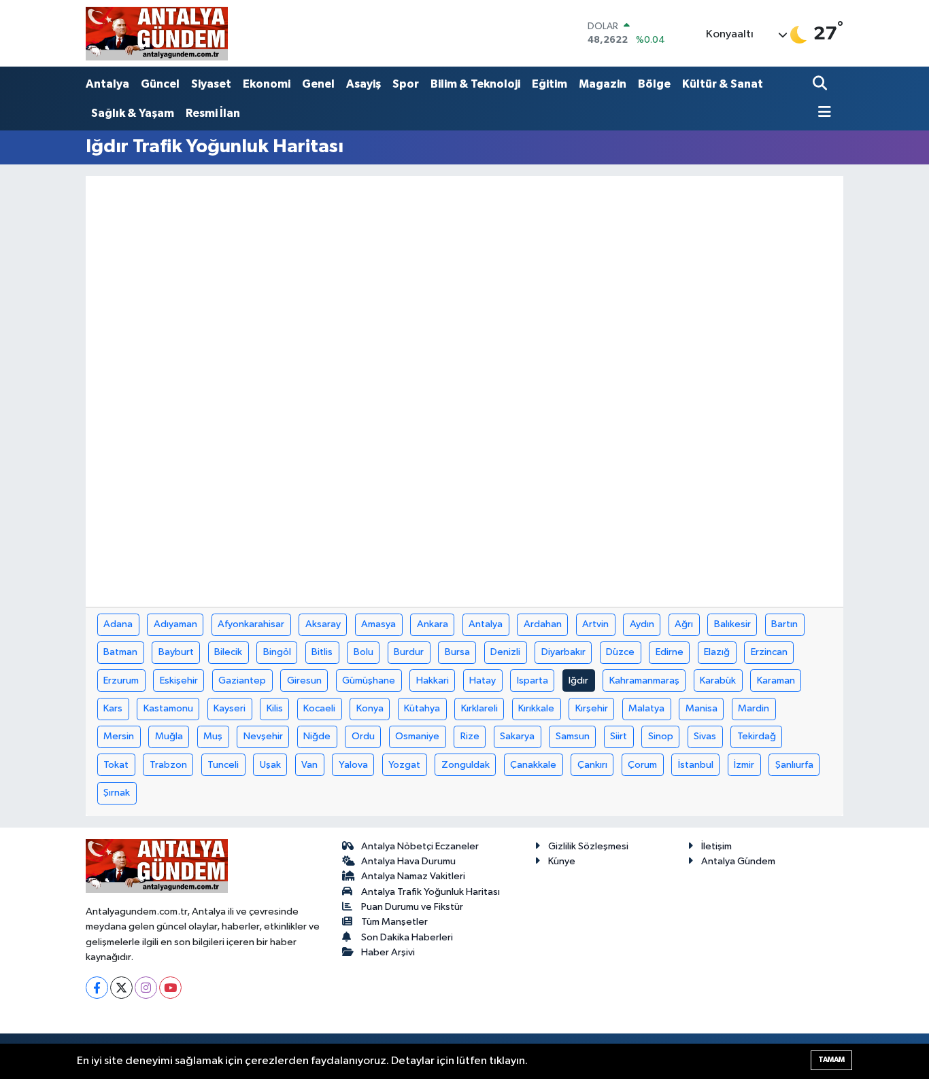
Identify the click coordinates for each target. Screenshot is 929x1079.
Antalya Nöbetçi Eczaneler (420, 846)
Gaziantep (242, 680)
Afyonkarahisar (251, 624)
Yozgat (404, 765)
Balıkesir (732, 624)
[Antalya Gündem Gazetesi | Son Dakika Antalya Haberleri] (157, 33)
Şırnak (116, 793)
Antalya (107, 84)
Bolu (363, 652)
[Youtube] (170, 987)
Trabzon (168, 765)
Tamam (831, 1059)
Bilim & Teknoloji (475, 84)
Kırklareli (479, 708)
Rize (469, 736)
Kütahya (422, 708)
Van (309, 765)
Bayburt (176, 652)
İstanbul (695, 765)
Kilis (275, 708)
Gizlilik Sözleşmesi (588, 846)
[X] (121, 987)
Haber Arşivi (388, 952)
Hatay (482, 680)
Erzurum (121, 680)
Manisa (701, 708)
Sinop (660, 736)
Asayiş (363, 84)
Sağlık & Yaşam (132, 113)
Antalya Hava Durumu (408, 861)
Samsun (573, 736)
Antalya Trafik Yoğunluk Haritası (430, 892)
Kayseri (230, 708)
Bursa (457, 652)
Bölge (654, 84)
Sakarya (517, 736)
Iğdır (578, 680)
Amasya (378, 624)
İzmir (744, 765)
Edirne (669, 652)
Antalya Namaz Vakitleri (413, 876)
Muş (212, 736)
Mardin (753, 708)
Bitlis (322, 652)
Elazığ (717, 652)
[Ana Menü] (822, 113)
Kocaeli (319, 708)
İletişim (716, 846)
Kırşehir (591, 708)
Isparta (532, 680)
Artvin (595, 624)
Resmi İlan (213, 113)
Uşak (270, 765)
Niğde (317, 736)
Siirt (618, 736)
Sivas (705, 736)
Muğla (169, 736)
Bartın (784, 624)
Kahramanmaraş (644, 680)
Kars (112, 708)
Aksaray (323, 624)
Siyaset (211, 84)
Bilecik (228, 652)
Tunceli (223, 765)
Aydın (642, 624)
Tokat (116, 765)
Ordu (363, 736)
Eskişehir (179, 680)
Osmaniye (417, 736)
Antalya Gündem (738, 861)
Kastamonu (168, 708)
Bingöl (277, 652)
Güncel (160, 84)
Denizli (505, 652)
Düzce (620, 652)
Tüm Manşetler (394, 922)
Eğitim (549, 84)
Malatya (646, 708)
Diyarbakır (563, 652)
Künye (561, 861)
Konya (370, 708)
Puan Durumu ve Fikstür (412, 907)
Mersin (118, 736)
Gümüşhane (368, 680)
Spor (405, 84)
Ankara (432, 624)
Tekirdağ (756, 736)
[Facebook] (97, 987)
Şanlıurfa (794, 765)
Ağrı (684, 624)
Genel (318, 84)
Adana (118, 624)
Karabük (718, 680)
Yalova (353, 765)
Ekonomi (266, 84)
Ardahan (543, 624)
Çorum (642, 765)
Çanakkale (533, 765)
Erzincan (769, 652)
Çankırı (592, 765)
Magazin (602, 84)
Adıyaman (175, 624)
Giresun (304, 680)
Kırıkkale (536, 708)
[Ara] (821, 84)
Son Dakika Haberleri (407, 937)
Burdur (409, 652)
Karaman (776, 680)
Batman (120, 652)
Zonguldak (465, 765)
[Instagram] (146, 987)
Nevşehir (263, 736)
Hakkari (432, 680)
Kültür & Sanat (722, 84)
